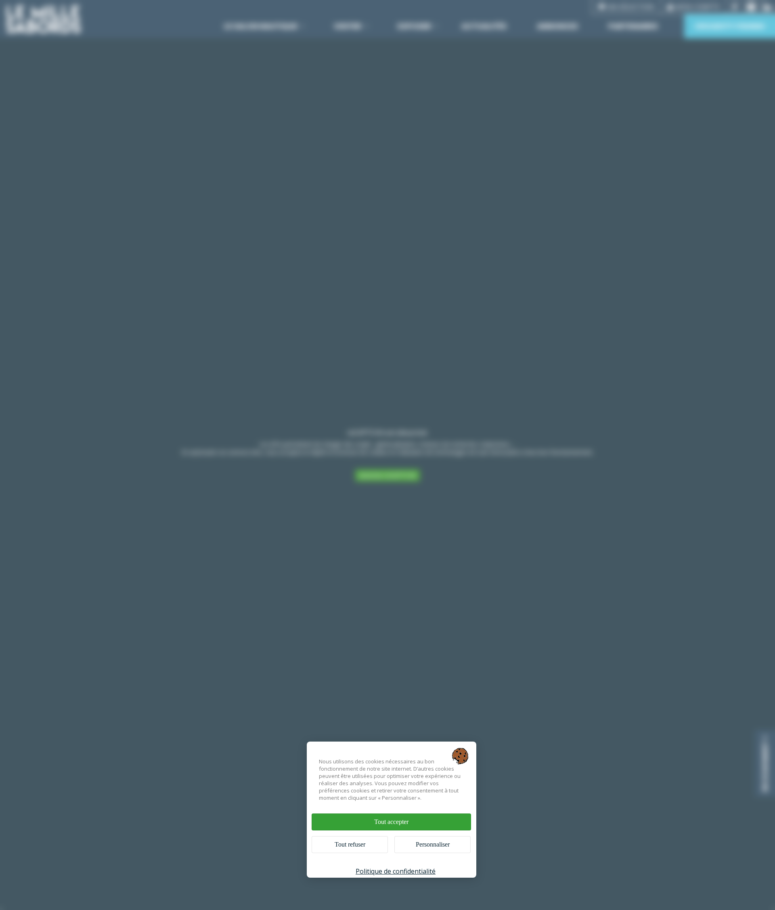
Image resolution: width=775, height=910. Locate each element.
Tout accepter (391, 821)
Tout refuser (350, 844)
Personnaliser (433, 844)
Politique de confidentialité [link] (396, 871)
